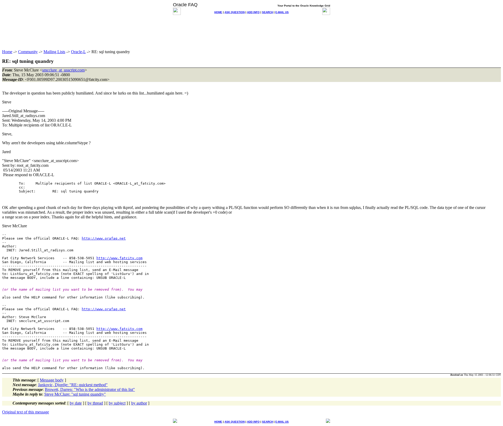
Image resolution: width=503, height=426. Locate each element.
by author (139, 403)
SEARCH (267, 12)
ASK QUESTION (235, 12)
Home (7, 51)
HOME (218, 12)
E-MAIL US (282, 12)
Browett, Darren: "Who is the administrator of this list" (90, 389)
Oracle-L (78, 51)
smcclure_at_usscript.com (63, 70)
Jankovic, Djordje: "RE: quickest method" (73, 385)
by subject (117, 403)
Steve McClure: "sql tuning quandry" (75, 394)
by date (76, 403)
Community (28, 51)
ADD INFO (253, 12)
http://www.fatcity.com (119, 258)
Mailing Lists (54, 51)
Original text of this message (25, 412)
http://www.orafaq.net (104, 238)
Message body (52, 380)
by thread (95, 403)
